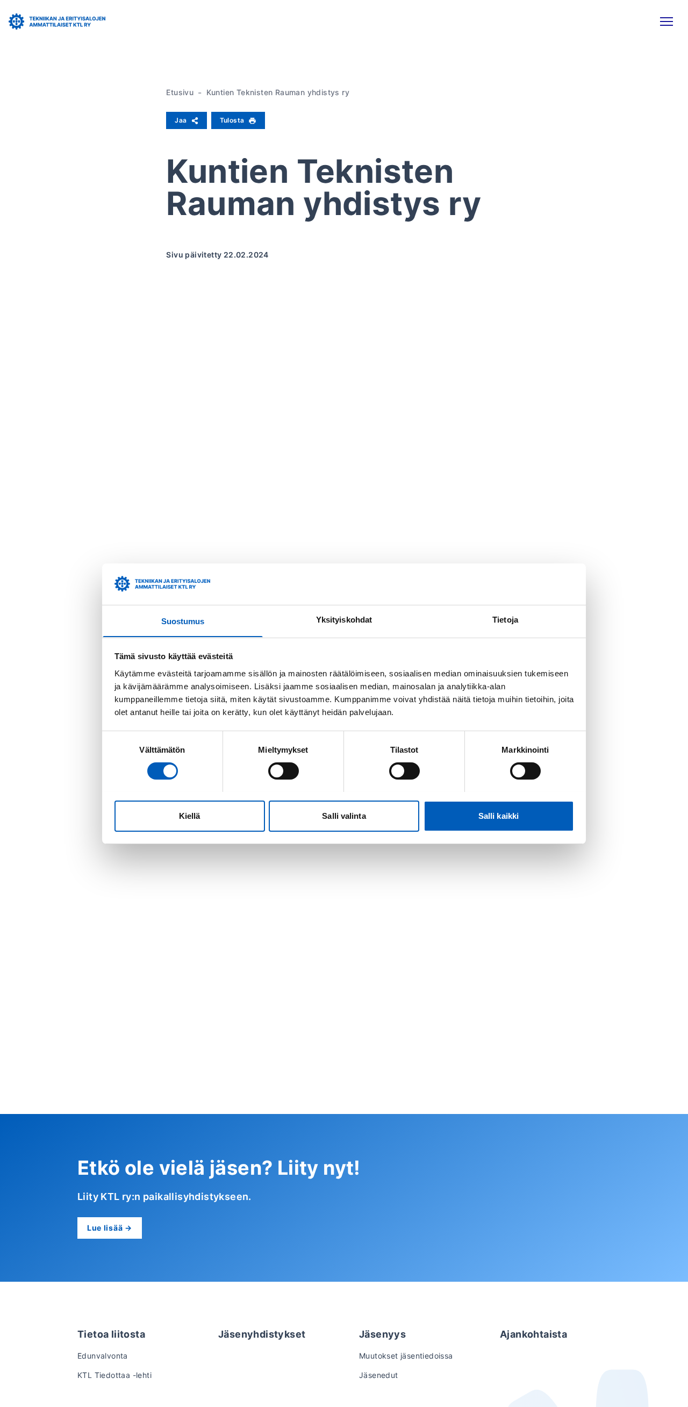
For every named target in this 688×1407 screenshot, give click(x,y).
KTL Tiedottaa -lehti (114, 1375)
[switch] (283, 771)
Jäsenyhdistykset (261, 1334)
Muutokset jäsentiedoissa (406, 1355)
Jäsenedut (378, 1375)
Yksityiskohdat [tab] (344, 619)
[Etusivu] (57, 21)
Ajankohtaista (533, 1334)
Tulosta (232, 120)
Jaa (181, 120)
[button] (666, 21)
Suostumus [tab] (183, 620)
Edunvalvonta (102, 1355)
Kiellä (189, 815)
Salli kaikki (498, 815)
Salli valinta (344, 815)
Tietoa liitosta (111, 1334)
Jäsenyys (382, 1334)
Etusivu (180, 92)
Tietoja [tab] (505, 619)
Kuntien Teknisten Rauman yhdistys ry (277, 92)
